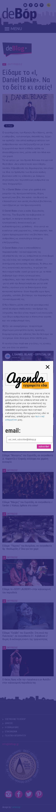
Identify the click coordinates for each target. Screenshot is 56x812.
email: (13, 431)
